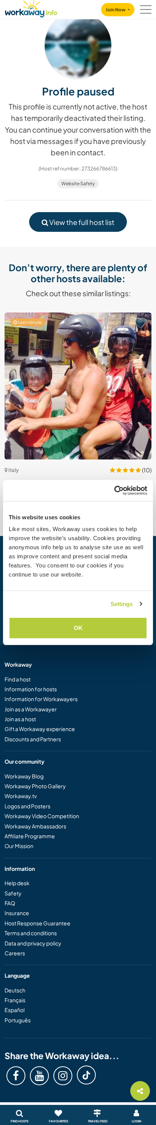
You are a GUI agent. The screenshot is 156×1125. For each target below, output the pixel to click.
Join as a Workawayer (31, 709)
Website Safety (78, 183)
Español (15, 1009)
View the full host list (81, 222)
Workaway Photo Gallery (35, 786)
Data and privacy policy (33, 943)
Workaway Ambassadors (35, 826)
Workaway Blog (24, 776)
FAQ (10, 903)
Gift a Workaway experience (40, 728)
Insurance (17, 912)
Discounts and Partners (33, 739)
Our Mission (19, 845)
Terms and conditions (31, 933)
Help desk (17, 883)
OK (78, 628)
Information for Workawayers (41, 698)
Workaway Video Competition (42, 815)
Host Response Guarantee (37, 923)
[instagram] (62, 1075)
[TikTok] (86, 1075)
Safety (13, 893)
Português (18, 1020)
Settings (122, 604)
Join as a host (20, 719)
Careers (15, 953)
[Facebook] (15, 1075)
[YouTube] (39, 1075)
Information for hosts (31, 689)
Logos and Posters (27, 806)
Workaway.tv (21, 795)
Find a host (18, 679)
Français (15, 1000)
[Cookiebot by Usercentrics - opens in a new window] (114, 490)
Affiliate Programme (30, 836)
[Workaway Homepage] (31, 7)
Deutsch (15, 990)
